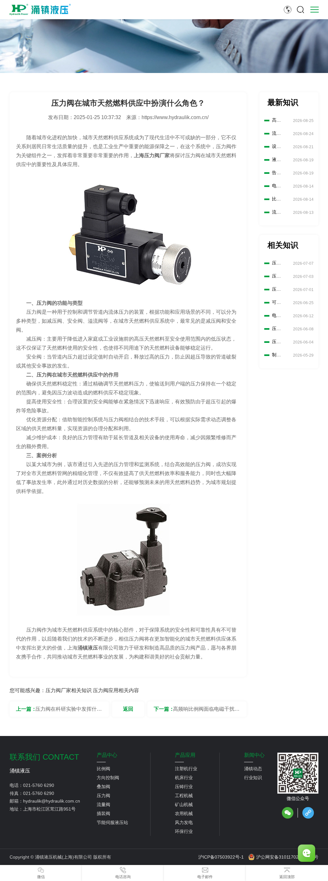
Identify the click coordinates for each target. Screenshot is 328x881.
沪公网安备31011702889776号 (287, 857)
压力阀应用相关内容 (116, 690)
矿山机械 (184, 804)
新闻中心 (254, 755)
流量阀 (103, 804)
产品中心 (107, 755)
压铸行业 (184, 786)
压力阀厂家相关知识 (68, 690)
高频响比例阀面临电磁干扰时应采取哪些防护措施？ (206, 711)
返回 (128, 709)
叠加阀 (103, 786)
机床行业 (184, 777)
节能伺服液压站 (112, 822)
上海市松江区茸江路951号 (49, 809)
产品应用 (185, 755)
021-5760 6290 (38, 785)
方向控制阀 (108, 777)
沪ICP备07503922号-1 (221, 857)
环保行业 (184, 831)
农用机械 (184, 813)
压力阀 (103, 795)
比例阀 (103, 768)
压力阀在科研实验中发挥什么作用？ (68, 711)
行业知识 (253, 777)
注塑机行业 (186, 768)
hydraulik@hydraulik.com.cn (51, 801)
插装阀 (103, 813)
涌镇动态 (253, 768)
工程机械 (184, 795)
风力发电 (184, 822)
